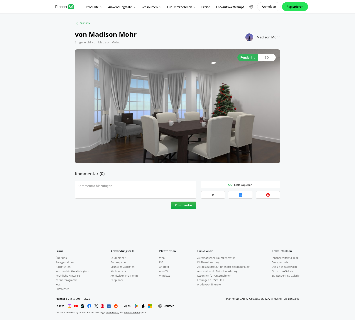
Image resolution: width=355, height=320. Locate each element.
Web (162, 258)
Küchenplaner (119, 271)
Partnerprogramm (66, 280)
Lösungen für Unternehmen (214, 275)
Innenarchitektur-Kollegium (72, 271)
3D (267, 57)
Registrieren (295, 7)
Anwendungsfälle (123, 251)
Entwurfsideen (282, 251)
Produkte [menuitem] (92, 7)
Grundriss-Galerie (283, 271)
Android (164, 266)
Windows (164, 275)
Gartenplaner (119, 262)
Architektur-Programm (124, 275)
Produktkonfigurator (209, 284)
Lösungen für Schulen (210, 280)
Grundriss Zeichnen (123, 266)
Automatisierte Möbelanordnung (217, 271)
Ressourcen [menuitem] (149, 7)
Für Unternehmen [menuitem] (179, 7)
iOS (161, 262)
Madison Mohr (268, 37)
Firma (59, 251)
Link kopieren (243, 185)
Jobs (57, 284)
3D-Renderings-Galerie (286, 275)
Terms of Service (132, 312)
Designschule (280, 262)
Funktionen (205, 251)
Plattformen (167, 251)
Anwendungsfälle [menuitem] (120, 7)
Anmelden (269, 7)
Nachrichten (62, 266)
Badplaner (117, 280)
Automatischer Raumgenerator (216, 258)
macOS (163, 271)
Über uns (61, 258)
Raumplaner (118, 258)
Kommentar (183, 205)
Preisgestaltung (64, 262)
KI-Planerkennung (208, 262)
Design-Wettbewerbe (284, 266)
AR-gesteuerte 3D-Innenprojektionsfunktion (223, 266)
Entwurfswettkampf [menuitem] (230, 7)
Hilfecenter (62, 289)
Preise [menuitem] (205, 7)
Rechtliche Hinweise (67, 275)
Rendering (247, 57)
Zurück (84, 23)
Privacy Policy (112, 312)
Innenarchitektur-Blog (285, 258)
